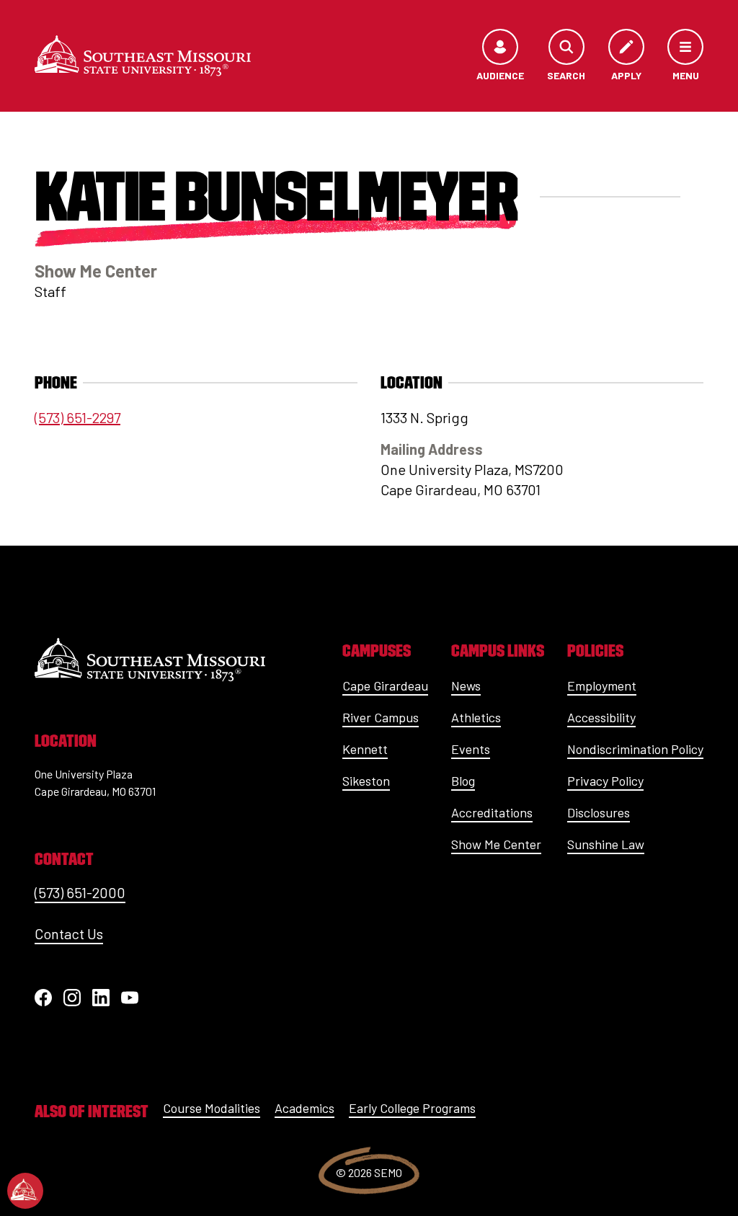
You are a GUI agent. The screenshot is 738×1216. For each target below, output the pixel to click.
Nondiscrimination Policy (635, 749)
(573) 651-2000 (80, 892)
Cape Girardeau (385, 685)
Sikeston (366, 781)
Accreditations (492, 812)
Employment (601, 685)
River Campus (380, 717)
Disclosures (598, 812)
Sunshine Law (605, 844)
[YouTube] (129, 997)
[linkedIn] (101, 997)
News (466, 685)
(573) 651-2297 (77, 417)
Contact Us (69, 933)
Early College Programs (412, 1108)
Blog (463, 781)
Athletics (476, 717)
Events (470, 749)
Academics (304, 1108)
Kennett (365, 749)
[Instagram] (72, 997)
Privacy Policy (605, 781)
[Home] (143, 55)
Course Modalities (211, 1108)
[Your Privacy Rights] (25, 1191)
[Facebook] (43, 997)
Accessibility (601, 717)
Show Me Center (496, 844)
